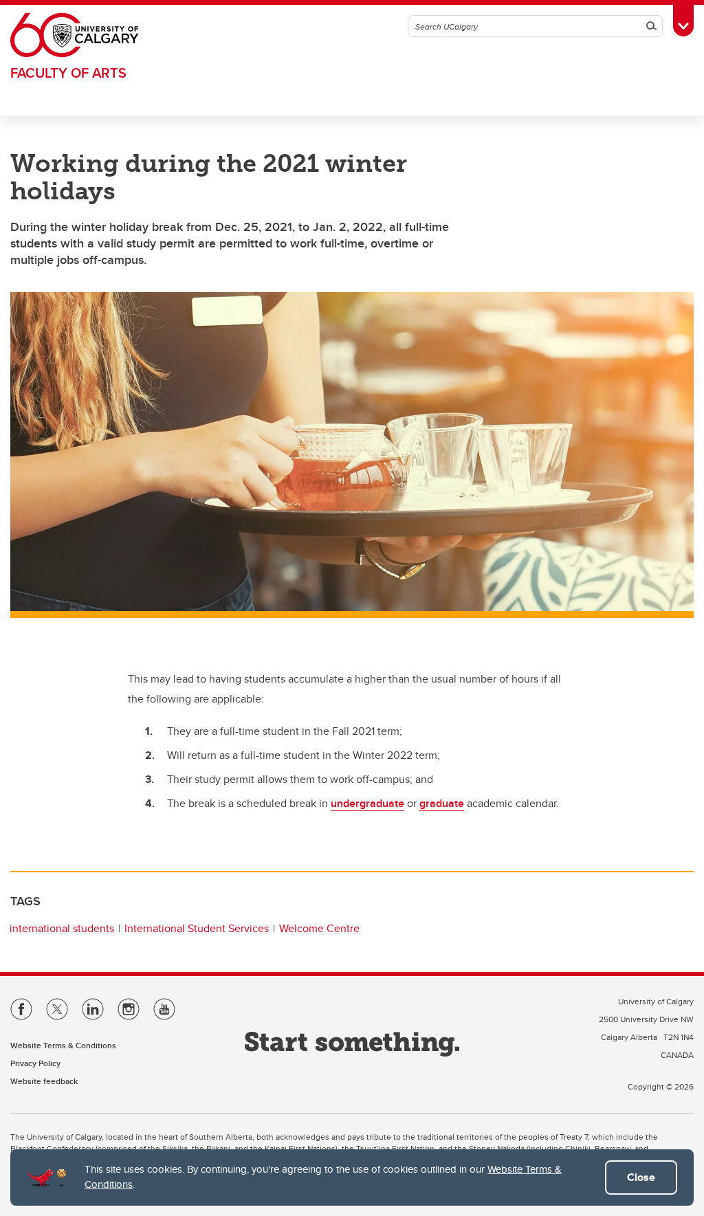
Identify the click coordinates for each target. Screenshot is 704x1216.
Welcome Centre (319, 928)
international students (62, 928)
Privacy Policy (35, 1063)
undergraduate (367, 803)
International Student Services (196, 928)
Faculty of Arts (68, 72)
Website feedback (44, 1081)
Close (641, 1177)
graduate (441, 803)
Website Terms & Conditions (63, 1045)
